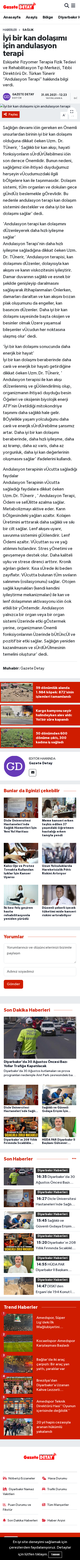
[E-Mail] (32, 772)
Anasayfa (11, 17)
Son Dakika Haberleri (23, 1520)
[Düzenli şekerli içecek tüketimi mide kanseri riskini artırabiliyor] (59, 895)
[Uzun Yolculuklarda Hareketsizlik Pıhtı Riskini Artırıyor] (59, 853)
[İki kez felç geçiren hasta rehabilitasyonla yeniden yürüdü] (21, 895)
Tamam (55, 1554)
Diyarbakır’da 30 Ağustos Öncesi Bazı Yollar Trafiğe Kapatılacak (55, 1180)
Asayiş (31, 17)
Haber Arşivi (56, 1520)
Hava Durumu (57, 1478)
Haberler (10, 29)
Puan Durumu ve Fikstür (17, 1507)
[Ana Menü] (73, 6)
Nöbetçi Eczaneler (21, 1478)
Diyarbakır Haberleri (53, 1170)
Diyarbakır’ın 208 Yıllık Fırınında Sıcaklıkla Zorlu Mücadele (56, 1246)
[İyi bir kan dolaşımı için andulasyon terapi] (40, 106)
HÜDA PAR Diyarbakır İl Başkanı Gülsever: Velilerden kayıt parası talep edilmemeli (52, 1267)
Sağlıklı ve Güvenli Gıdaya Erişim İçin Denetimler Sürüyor (55, 1224)
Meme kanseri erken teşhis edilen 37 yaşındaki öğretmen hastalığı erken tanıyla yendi (58, 828)
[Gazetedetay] (19, 6)
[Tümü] (74, 1159)
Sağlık (28, 29)
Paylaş (13, 114)
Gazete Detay (40, 763)
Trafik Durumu (57, 1489)
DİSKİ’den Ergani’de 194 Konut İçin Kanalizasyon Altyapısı (56, 1289)
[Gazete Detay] (14, 766)
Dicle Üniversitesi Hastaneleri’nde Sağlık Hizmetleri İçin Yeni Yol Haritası (56, 1202)
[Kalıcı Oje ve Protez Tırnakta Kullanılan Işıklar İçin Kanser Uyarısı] (21, 853)
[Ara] (66, 6)
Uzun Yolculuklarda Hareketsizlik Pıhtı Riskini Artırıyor (57, 869)
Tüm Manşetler (58, 1504)
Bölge (48, 17)
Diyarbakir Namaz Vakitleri (18, 1492)
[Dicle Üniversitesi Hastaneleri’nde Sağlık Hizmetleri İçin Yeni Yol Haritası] (21, 807)
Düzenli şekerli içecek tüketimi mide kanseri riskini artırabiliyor (59, 911)
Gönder (13, 984)
